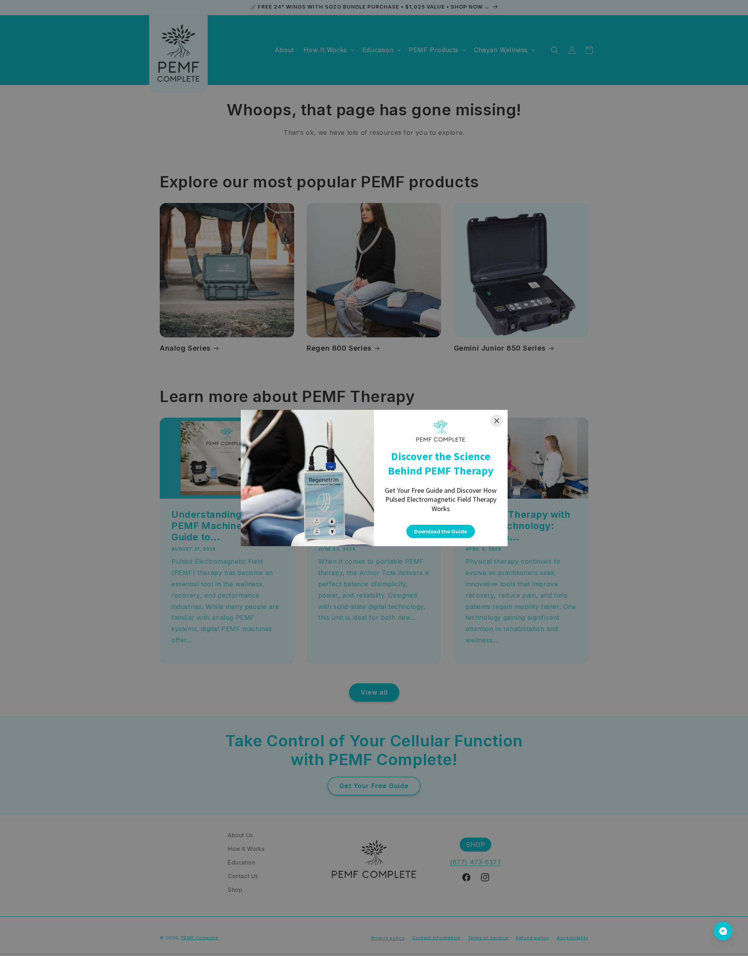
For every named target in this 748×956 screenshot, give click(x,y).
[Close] (496, 421)
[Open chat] (723, 931)
